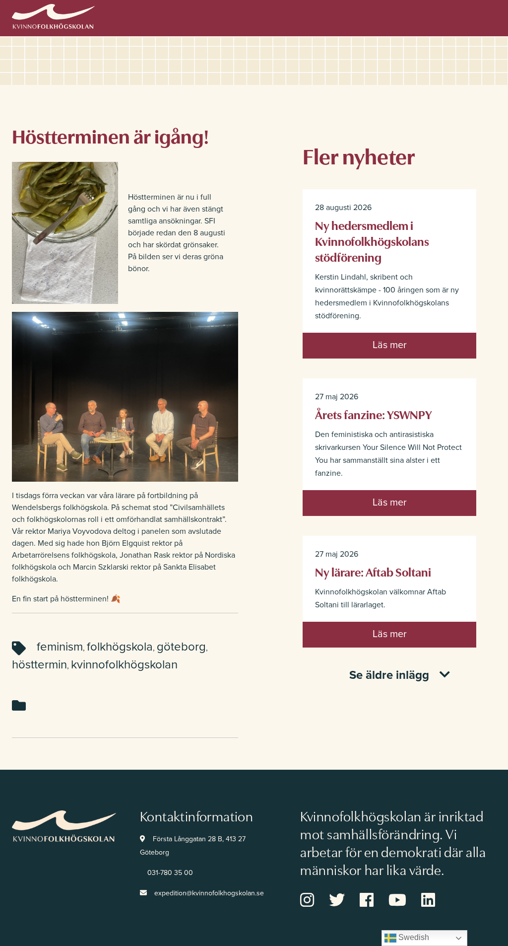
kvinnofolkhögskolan (124, 664)
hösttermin (39, 664)
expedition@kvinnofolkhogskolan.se (209, 893)
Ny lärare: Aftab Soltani (373, 571)
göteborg (181, 647)
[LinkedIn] (435, 903)
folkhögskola (120, 647)
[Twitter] (344, 903)
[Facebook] (374, 903)
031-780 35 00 (170, 873)
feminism (60, 647)
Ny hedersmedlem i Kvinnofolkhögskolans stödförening (372, 241)
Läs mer (390, 345)
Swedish (412, 937)
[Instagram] (314, 903)
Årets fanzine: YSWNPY (373, 414)
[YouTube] (404, 903)
